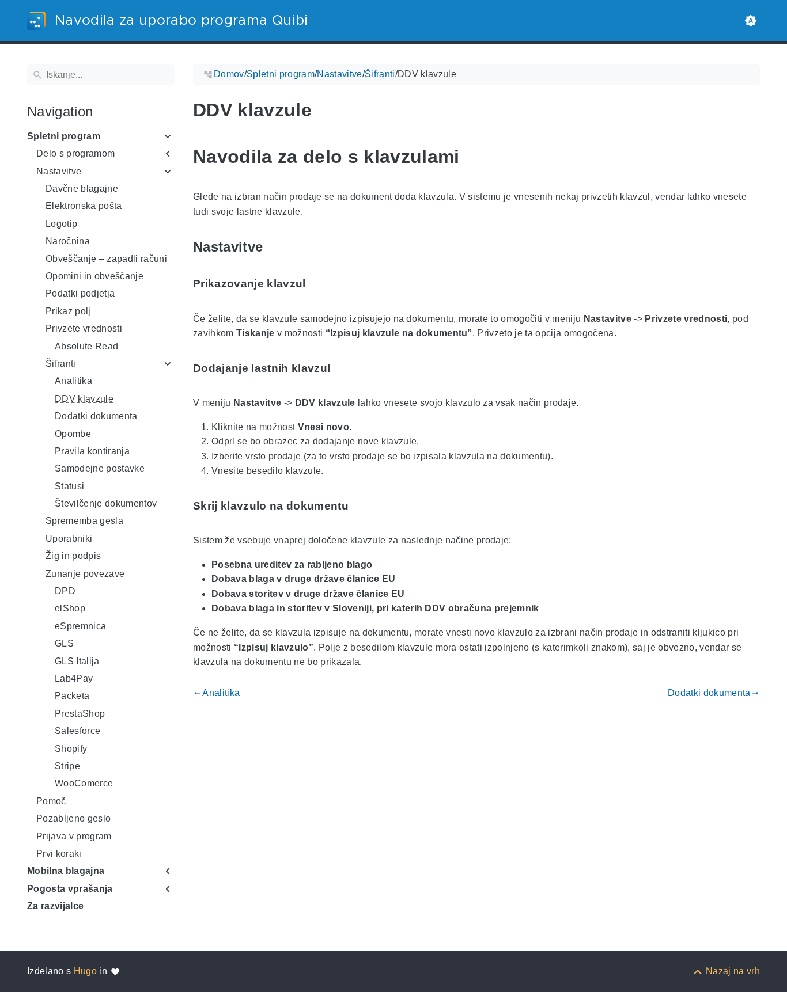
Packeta (72, 696)
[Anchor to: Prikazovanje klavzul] (319, 284)
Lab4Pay (74, 678)
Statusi (69, 486)
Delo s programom (75, 153)
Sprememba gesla (84, 521)
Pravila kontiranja (92, 451)
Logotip (61, 224)
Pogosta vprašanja (70, 889)
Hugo (85, 971)
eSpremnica (80, 626)
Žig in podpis (73, 556)
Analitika (73, 381)
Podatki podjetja (80, 293)
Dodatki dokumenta (96, 416)
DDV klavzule (84, 399)
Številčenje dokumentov (106, 503)
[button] (750, 21)
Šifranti (61, 363)
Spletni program (63, 136)
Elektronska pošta (84, 206)
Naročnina (68, 241)
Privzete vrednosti (84, 328)
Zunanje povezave (85, 574)
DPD (65, 591)
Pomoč (51, 801)
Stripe (67, 766)
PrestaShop (80, 714)
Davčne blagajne (82, 188)
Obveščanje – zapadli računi (106, 259)
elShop (70, 608)
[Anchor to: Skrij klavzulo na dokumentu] (361, 506)
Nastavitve (58, 171)
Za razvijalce (55, 906)
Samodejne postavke (100, 468)
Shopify (71, 749)
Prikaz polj (68, 311)
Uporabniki (69, 538)
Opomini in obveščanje (94, 276)
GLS (64, 643)
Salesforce (77, 731)
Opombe (73, 434)
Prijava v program (74, 836)
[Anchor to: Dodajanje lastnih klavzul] (343, 368)
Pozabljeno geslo (73, 818)
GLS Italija (77, 661)
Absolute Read (86, 346)
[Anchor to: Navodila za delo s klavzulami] (473, 157)
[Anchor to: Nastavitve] (276, 247)
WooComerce (84, 783)
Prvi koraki (59, 853)
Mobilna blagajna (65, 871)
